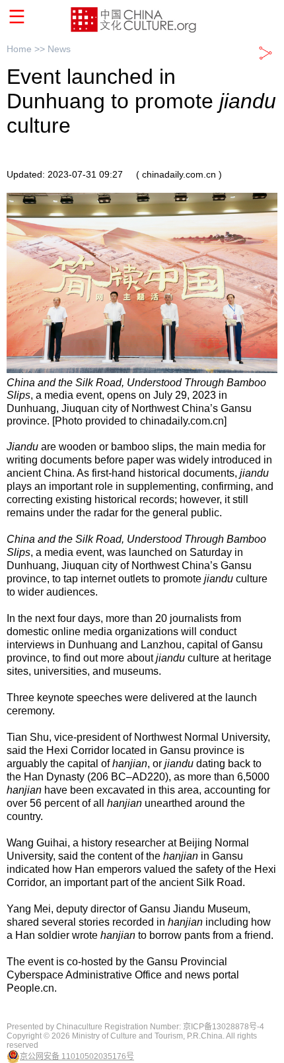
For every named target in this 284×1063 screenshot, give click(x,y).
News (59, 49)
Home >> (27, 49)
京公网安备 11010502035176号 (77, 1056)
